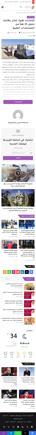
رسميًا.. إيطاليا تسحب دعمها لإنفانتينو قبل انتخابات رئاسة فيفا (28, 380)
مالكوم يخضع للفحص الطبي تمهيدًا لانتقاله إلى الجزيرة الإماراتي (27, 232)
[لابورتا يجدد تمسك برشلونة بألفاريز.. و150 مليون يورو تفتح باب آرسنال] (27, 394)
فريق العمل (20, 422)
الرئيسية (31, 13)
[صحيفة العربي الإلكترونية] (27, 7)
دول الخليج (19, 13)
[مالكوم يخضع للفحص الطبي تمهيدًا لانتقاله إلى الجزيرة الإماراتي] (27, 224)
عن (25, 422)
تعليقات (7, 279)
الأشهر (29, 279)
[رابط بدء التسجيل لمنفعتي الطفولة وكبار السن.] (29, 286)
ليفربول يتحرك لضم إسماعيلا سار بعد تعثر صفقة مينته (10, 402)
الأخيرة (18, 279)
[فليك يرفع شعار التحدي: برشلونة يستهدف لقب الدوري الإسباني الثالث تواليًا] (9, 371)
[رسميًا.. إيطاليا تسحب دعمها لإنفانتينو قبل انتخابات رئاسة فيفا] (27, 371)
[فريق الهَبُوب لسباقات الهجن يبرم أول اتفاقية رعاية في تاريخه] (9, 244)
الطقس (7, 422)
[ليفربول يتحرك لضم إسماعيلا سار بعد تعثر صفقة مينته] (9, 394)
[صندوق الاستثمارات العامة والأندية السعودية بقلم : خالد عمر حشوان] (29, 321)
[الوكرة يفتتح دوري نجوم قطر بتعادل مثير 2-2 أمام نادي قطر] (9, 224)
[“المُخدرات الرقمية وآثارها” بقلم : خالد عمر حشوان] (29, 312)
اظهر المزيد (18, 102)
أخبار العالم (25, 13)
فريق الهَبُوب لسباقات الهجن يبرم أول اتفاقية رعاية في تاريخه (10, 252)
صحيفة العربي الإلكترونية (26, 32)
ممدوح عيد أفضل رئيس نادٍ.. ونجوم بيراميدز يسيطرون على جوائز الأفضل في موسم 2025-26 (27, 254)
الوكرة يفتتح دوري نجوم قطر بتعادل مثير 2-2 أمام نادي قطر (9, 232)
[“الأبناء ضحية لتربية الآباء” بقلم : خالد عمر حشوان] (29, 295)
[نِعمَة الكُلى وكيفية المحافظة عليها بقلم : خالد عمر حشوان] (29, 303)
